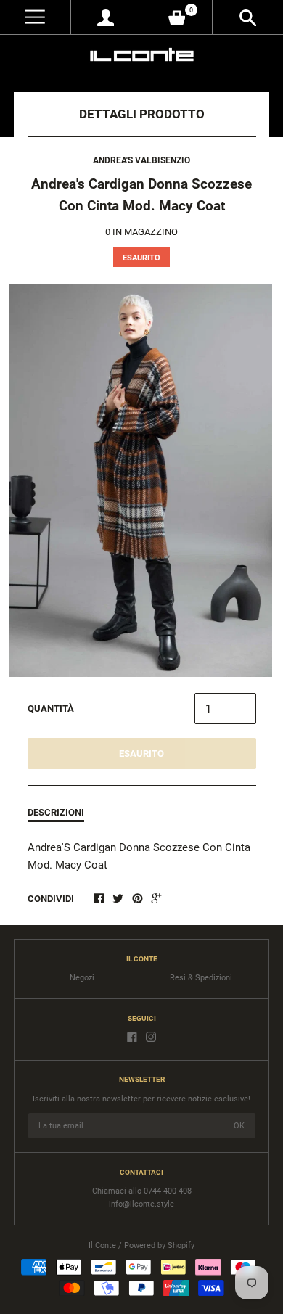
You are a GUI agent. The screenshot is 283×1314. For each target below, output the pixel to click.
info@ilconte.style (141, 1204)
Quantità (51, 708)
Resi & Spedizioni (201, 977)
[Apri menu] (35, 17)
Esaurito (141, 753)
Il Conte (102, 1245)
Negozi (82, 977)
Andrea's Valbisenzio (141, 160)
